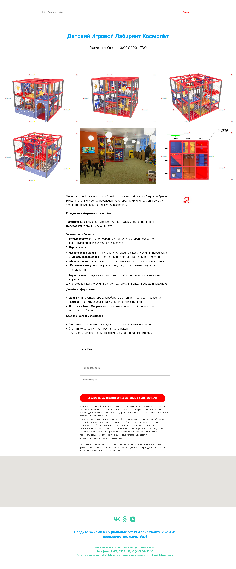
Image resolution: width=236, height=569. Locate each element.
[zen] (132, 519)
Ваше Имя (86, 349)
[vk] (116, 519)
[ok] (124, 519)
